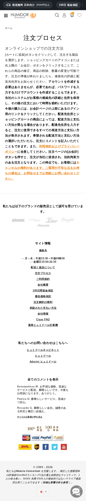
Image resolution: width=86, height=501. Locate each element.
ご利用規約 (43, 278)
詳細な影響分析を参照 (55, 482)
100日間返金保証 (43, 290)
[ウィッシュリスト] (79, 16)
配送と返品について (43, 267)
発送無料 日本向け (31, 4)
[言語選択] (43, 491)
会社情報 (43, 313)
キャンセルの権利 (42, 168)
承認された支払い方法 (43, 307)
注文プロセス (43, 273)
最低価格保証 (43, 296)
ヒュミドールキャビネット (43, 350)
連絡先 (43, 250)
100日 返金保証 (68, 4)
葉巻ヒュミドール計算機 (43, 325)
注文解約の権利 (43, 302)
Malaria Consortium (28, 471)
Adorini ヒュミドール (43, 361)
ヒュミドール (43, 355)
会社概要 (43, 284)
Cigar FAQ (43, 319)
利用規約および (50, 146)
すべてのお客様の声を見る (29, 417)
